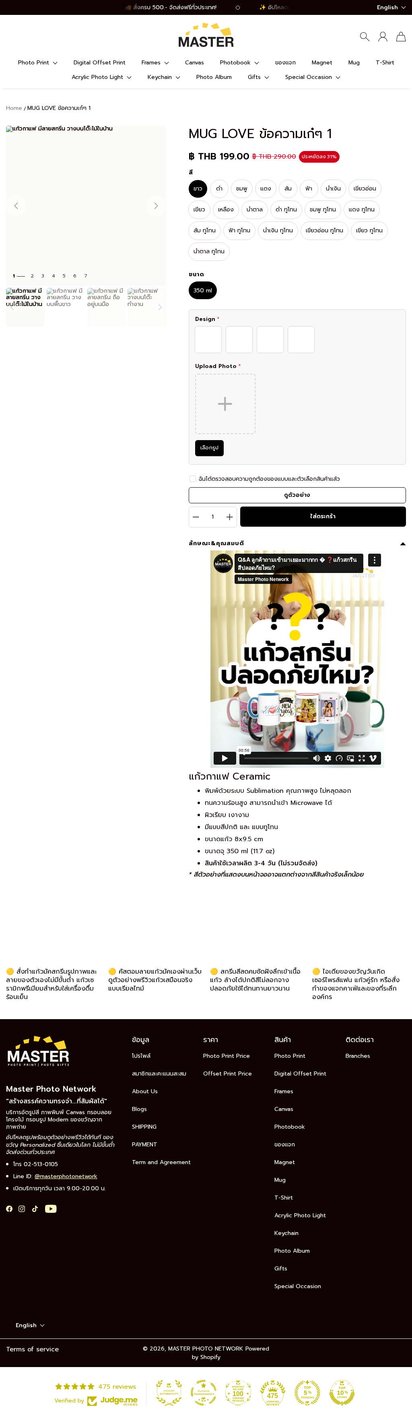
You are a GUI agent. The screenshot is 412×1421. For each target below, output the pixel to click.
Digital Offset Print (300, 1073)
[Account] (383, 36)
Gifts (280, 1268)
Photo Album (292, 1251)
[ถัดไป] (156, 206)
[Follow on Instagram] (22, 1209)
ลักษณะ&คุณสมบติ (216, 544)
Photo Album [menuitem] (214, 77)
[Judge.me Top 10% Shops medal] (342, 1393)
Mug (280, 1180)
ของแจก (284, 1144)
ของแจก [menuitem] (285, 62)
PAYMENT (144, 1144)
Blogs (139, 1109)
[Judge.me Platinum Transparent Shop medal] (203, 1393)
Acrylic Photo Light (300, 1215)
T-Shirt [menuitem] (385, 62)
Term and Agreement (161, 1162)
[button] (38, 63)
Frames (283, 1091)
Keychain (286, 1233)
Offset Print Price (227, 1073)
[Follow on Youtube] (51, 1209)
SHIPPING (144, 1127)
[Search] (365, 36)
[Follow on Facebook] (9, 1209)
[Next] (160, 307)
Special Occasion (297, 1286)
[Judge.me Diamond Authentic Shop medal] (169, 1393)
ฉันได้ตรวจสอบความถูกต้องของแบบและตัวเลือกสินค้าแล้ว (269, 479)
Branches (358, 1056)
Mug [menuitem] (354, 62)
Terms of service (32, 1349)
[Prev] (12, 307)
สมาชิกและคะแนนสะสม (159, 1073)
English (387, 7)
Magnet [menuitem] (322, 62)
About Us (145, 1091)
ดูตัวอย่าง (297, 495)
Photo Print (289, 1056)
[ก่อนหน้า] (16, 206)
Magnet (284, 1162)
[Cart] (401, 36)
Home (14, 108)
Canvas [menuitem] (194, 62)
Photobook (289, 1127)
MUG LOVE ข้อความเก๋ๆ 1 (59, 108)
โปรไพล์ (141, 1056)
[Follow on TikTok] (35, 1209)
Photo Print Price (226, 1056)
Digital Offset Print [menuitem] (100, 62)
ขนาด (196, 275)
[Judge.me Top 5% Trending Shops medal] (307, 1393)
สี (191, 173)
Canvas (283, 1109)
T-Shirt (283, 1197)
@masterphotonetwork (66, 1176)
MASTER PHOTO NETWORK (205, 1348)
